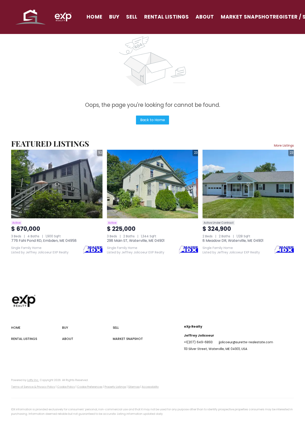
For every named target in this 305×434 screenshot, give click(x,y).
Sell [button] (131, 16)
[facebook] (187, 359)
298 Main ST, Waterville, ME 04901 (136, 240)
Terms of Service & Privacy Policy (33, 387)
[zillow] (214, 359)
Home (94, 16)
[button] (30, 17)
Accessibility (150, 387)
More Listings (284, 145)
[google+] (241, 359)
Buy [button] (114, 16)
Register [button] (285, 16)
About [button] (205, 16)
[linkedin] (196, 359)
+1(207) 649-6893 (198, 342)
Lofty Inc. (33, 380)
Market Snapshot (247, 16)
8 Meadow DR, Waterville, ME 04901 (233, 240)
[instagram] (223, 359)
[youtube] (232, 359)
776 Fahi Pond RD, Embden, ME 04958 (44, 240)
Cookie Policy (66, 387)
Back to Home (152, 119)
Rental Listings (166, 16)
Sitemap (134, 387)
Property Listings (115, 387)
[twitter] (205, 359)
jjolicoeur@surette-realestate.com (246, 342)
